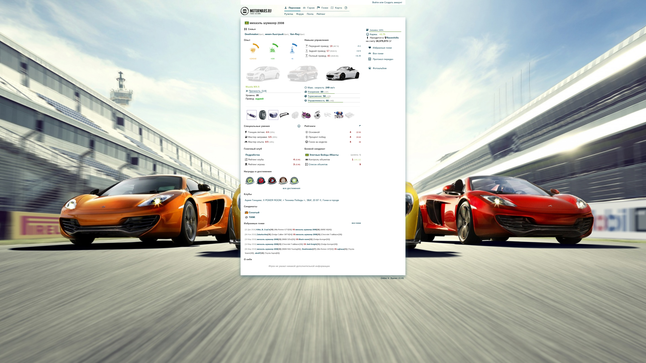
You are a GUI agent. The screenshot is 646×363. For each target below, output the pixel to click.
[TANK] (246, 217)
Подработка (252, 154)
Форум (300, 14)
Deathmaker (251, 34)
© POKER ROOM (272, 200)
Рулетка (288, 14)
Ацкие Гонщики (253, 200)
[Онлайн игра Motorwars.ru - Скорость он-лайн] (256, 10)
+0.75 (382, 34)
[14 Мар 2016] (250, 244)
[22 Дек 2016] (250, 230)
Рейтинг (321, 14)
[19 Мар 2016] (250, 239)
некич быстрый (274, 34)
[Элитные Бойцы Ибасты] (307, 154)
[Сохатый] (246, 212)
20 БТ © (317, 200)
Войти (375, 2)
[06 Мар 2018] (250, 249)
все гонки (356, 223)
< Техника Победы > (294, 200)
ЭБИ (309, 200)
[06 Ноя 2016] (250, 234)
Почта (310, 14)
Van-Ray (294, 34)
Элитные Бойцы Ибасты (324, 154)
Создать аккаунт (393, 2)
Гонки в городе (331, 200)
